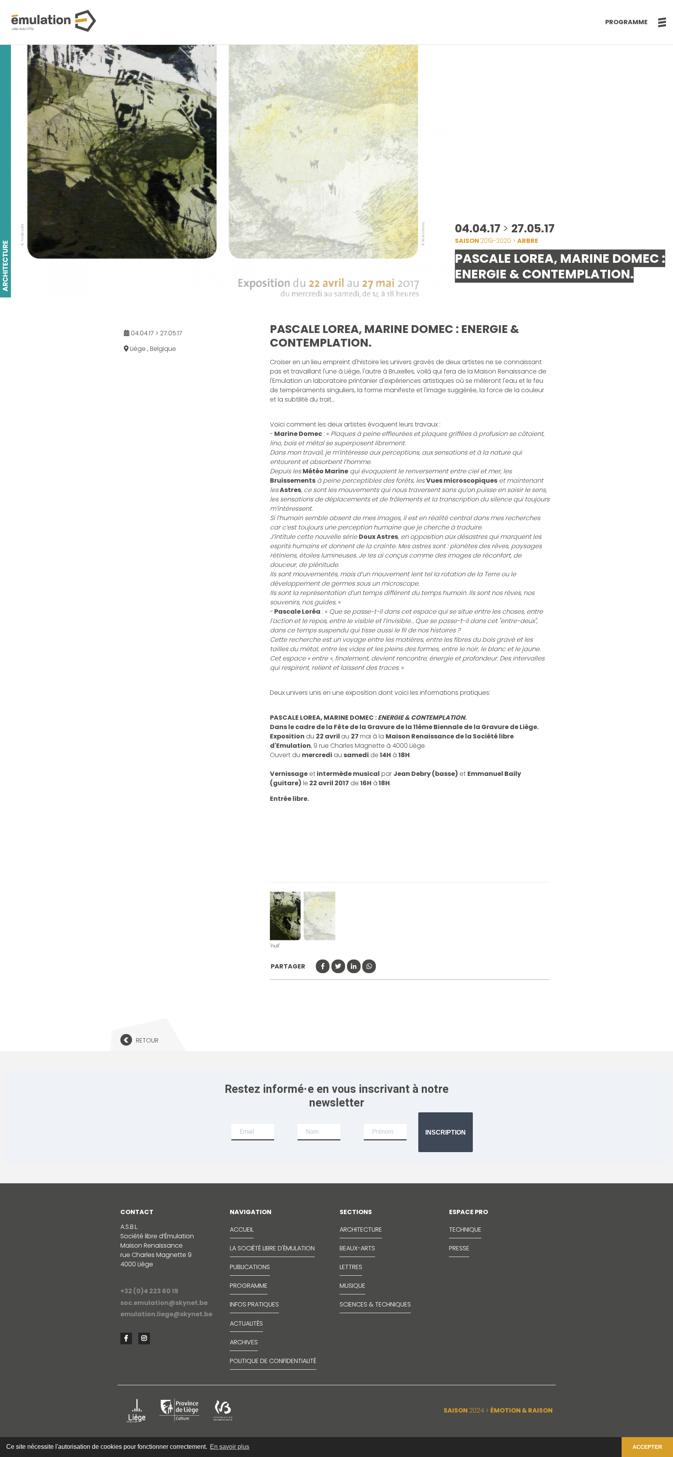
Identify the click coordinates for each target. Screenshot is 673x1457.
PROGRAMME (249, 1285)
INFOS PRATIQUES (254, 1304)
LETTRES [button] (351, 1266)
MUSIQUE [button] (352, 1285)
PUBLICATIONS (250, 1266)
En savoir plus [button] (229, 1446)
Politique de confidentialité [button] (273, 1360)
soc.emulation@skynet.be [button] (164, 1302)
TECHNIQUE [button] (465, 1229)
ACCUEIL (242, 1229)
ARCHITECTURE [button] (361, 1229)
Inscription (445, 1132)
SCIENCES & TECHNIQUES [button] (375, 1304)
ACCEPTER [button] (647, 1447)
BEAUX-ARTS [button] (357, 1248)
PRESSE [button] (459, 1248)
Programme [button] (626, 22)
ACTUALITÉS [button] (246, 1323)
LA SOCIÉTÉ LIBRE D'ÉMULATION (272, 1248)
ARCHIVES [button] (244, 1342)
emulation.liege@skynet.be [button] (166, 1314)
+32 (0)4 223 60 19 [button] (149, 1291)
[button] (658, 22)
